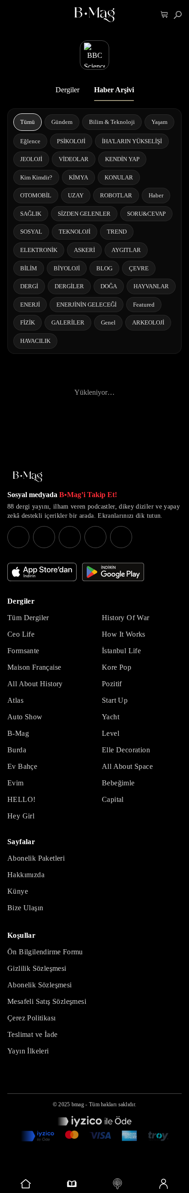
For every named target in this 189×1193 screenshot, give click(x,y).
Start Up (115, 700)
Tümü (27, 121)
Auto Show (25, 717)
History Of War (126, 618)
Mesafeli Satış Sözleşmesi (46, 1001)
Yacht (110, 717)
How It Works (123, 634)
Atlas (15, 700)
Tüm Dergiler (28, 618)
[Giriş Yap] (163, 1183)
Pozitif (112, 684)
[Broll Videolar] (117, 1183)
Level (110, 733)
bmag (78, 1104)
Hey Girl (20, 816)
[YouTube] (44, 537)
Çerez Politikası (31, 1018)
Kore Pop (116, 667)
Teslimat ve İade (32, 1034)
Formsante (23, 651)
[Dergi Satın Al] (72, 1183)
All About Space (127, 766)
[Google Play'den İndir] (113, 572)
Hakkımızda (25, 875)
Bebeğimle (118, 783)
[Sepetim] (164, 15)
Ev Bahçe (22, 766)
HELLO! (21, 799)
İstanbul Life (121, 651)
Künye (17, 891)
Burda (16, 750)
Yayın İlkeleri (28, 1051)
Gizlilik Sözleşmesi (37, 968)
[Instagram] (18, 537)
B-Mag (18, 733)
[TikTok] (121, 537)
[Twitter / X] (70, 537)
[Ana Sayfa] (27, 476)
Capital (113, 799)
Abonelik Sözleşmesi (39, 985)
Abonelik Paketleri (36, 858)
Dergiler (67, 90)
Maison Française (34, 667)
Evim (15, 783)
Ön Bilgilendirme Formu (45, 952)
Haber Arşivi (114, 90)
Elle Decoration (126, 750)
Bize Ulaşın (25, 908)
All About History (35, 684)
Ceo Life (20, 634)
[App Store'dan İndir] (42, 572)
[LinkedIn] (95, 537)
